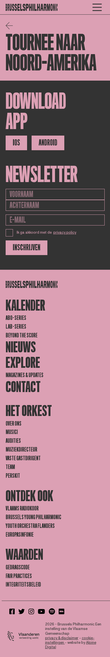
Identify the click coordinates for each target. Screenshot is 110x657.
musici (12, 432)
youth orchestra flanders (30, 526)
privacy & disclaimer (61, 638)
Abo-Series (16, 318)
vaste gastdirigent (23, 458)
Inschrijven (26, 247)
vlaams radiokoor (22, 508)
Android (48, 142)
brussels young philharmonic (33, 517)
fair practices (19, 576)
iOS (16, 142)
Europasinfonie (20, 534)
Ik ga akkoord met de (46, 232)
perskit (13, 475)
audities (13, 440)
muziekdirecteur (21, 449)
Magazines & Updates (24, 375)
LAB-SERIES (16, 326)
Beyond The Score (22, 335)
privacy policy (64, 232)
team (10, 467)
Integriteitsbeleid (23, 584)
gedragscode (18, 567)
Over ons (13, 423)
